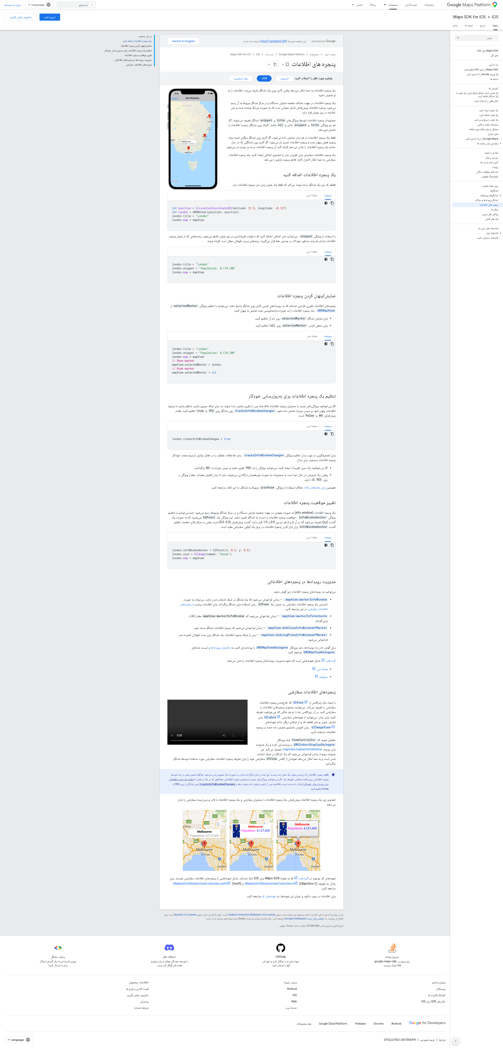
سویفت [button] (328, 195)
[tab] (327, 195)
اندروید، (284, 78)
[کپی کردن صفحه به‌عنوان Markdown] (275, 64)
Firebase (360, 1023)
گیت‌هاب (331, 660)
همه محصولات (304, 1023)
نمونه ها (469, 25)
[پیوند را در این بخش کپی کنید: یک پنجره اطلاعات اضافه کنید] (279, 175)
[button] (477, 143)
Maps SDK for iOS (469, 17)
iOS (495, 17)
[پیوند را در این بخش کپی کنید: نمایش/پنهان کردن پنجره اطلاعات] (273, 296)
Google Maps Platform (292, 54)
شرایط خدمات (141, 1007)
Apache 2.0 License (185, 914)
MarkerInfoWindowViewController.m (269, 883)
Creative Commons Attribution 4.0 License (251, 914)
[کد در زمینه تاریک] (326, 203)
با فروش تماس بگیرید (20, 17)
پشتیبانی (144, 1001)
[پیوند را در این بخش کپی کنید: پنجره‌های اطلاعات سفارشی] (282, 692)
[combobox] (76, 4)
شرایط (442, 1039)
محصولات (429, 4)
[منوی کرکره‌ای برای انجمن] (351, 4)
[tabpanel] (251, 215)
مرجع (483, 25)
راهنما (495, 25)
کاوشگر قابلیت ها (436, 995)
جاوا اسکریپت (241, 78)
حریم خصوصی (427, 1039)
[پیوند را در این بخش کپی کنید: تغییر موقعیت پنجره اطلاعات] (280, 503)
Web (294, 1001)
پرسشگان (440, 988)
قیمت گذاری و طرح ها (137, 988)
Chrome (379, 1023)
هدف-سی (322, 669)
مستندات (393, 4)
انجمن (359, 4)
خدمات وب (291, 1007)
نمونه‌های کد (269, 896)
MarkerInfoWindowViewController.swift (200, 883)
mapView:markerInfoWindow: (302, 749)
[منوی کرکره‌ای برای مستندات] (383, 4)
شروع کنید (49, 17)
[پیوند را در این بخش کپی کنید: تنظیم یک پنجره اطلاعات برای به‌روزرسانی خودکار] (245, 396)
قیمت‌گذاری (411, 4)
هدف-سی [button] (312, 195)
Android (292, 988)
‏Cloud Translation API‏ (273, 41)
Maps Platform (476, 4)
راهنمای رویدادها (220, 647)
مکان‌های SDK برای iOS (433, 1001)
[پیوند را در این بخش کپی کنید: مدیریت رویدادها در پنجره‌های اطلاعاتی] (263, 582)
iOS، (264, 78)
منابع (455, 25)
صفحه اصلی (330, 54)
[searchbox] (476, 38)
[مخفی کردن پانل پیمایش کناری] (456, 1041)
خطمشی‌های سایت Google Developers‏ (304, 918)
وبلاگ (372, 4)
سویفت (323, 677)
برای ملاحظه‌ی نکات (314, 487)
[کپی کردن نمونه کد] (332, 203)
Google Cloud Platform (333, 1023)
